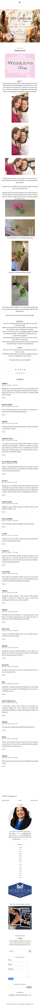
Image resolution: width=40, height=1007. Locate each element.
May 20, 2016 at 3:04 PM (10, 647)
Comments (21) (20, 373)
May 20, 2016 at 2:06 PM (10, 630)
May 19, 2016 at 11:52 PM (10, 552)
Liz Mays (4, 534)
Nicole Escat (5, 629)
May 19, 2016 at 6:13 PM (9, 463)
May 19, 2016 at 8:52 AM (10, 423)
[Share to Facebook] (18, 369)
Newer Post (6, 800)
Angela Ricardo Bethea (8, 701)
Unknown (4, 383)
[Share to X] (15, 369)
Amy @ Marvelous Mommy (9, 462)
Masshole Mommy (7, 405)
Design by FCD (29, 1004)
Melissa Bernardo (7, 519)
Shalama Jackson (7, 502)
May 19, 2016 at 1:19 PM (9, 440)
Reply (4, 397)
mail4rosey (5, 665)
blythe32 (5, 481)
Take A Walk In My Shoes (18, 1004)
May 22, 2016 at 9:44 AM (10, 738)
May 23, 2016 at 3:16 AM (10, 757)
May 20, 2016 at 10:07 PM (10, 666)
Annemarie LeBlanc (7, 439)
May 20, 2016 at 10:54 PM (10, 683)
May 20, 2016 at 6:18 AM (10, 611)
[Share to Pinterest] (20, 369)
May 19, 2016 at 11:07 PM (10, 535)
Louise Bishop (6, 572)
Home (20, 800)
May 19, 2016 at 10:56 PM (10, 520)
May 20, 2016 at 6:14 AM (9, 592)
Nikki (3, 682)
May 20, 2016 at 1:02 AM (10, 573)
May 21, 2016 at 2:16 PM (9, 723)
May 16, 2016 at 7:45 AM (9, 385)
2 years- (20, 938)
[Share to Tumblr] (22, 369)
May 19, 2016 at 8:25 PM (10, 503)
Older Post (34, 800)
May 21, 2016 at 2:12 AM (9, 702)
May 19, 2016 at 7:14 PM (9, 482)
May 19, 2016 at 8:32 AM (10, 406)
